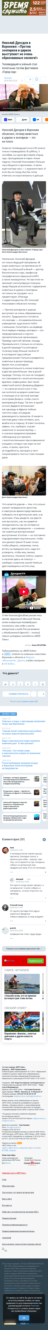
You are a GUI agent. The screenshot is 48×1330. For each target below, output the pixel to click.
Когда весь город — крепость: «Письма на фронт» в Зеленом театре (17, 793)
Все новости (7, 1205)
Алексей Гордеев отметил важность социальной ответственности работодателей (15, 805)
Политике (35, 1306)
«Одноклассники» (26, 1148)
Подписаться (35, 960)
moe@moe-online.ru (34, 1096)
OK (24, 1317)
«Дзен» (5, 1148)
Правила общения (9, 1218)
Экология (8, 78)
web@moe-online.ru (20, 1096)
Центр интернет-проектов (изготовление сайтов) (21, 1244)
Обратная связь (8, 1186)
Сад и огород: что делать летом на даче (18, 1192)
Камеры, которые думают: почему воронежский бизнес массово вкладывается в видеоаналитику (16, 781)
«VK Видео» (9, 663)
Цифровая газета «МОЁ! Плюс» (14, 1173)
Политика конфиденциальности (14, 1225)
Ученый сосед (16, 905)
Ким (12, 847)
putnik (13, 928)
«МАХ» (7, 654)
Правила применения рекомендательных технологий (18, 1234)
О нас (4, 1179)
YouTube (37, 1148)
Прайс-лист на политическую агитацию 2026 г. (20, 1212)
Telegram (30, 657)
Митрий (19, 879)
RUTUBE (5, 1150)
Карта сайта (7, 1199)
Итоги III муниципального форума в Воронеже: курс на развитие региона (15, 818)
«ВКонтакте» (9, 660)
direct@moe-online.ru (14, 1127)
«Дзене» (21, 660)
